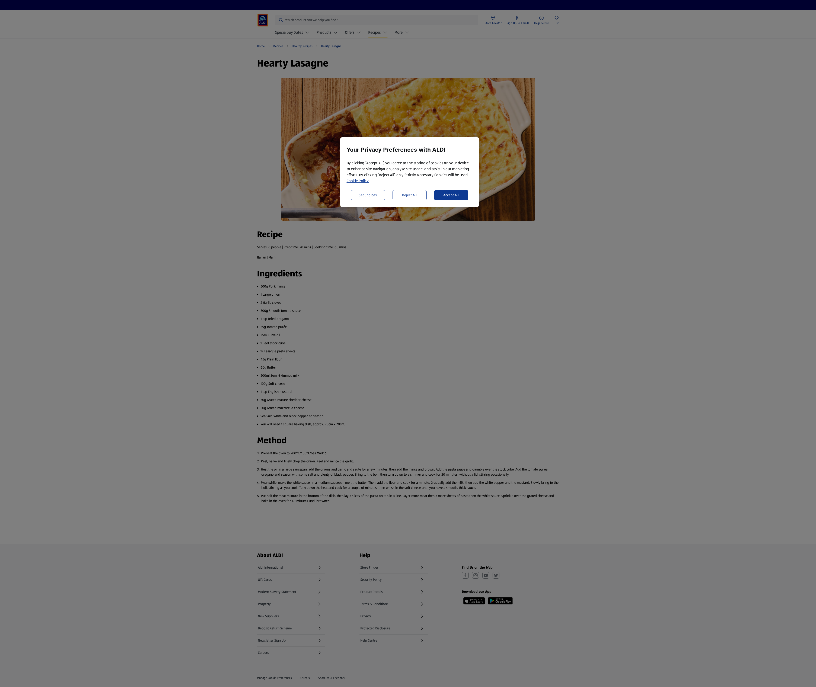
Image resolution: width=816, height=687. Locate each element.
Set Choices (368, 195)
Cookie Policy (358, 181)
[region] (409, 172)
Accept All (451, 195)
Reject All (409, 195)
